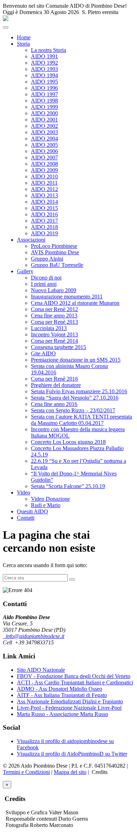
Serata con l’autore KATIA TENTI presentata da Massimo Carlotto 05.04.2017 (81, 420)
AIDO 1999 (44, 107)
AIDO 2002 (44, 126)
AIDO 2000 (44, 113)
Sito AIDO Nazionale (41, 670)
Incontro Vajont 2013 (54, 334)
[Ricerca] (72, 579)
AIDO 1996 (44, 88)
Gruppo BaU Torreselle (57, 265)
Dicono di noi (46, 278)
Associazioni (31, 240)
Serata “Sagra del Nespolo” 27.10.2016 (74, 398)
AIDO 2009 (44, 170)
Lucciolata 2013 (49, 328)
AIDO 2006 (44, 151)
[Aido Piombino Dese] (5, 19)
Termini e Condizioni (26, 772)
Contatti (25, 518)
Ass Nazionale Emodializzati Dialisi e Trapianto (70, 701)
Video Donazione (50, 499)
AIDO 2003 (44, 132)
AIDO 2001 (44, 120)
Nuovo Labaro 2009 (53, 290)
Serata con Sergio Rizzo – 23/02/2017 (73, 410)
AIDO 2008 (44, 164)
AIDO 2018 (44, 227)
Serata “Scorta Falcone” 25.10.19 (68, 486)
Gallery (25, 271)
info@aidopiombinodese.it (33, 636)
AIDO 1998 (44, 101)
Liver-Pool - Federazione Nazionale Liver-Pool (69, 708)
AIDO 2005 (44, 145)
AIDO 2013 (44, 195)
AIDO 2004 (44, 139)
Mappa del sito (70, 772)
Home (24, 37)
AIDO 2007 (44, 157)
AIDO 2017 (44, 221)
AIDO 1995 (44, 82)
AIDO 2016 (44, 214)
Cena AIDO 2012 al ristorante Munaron (75, 303)
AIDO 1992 (44, 63)
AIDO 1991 (44, 56)
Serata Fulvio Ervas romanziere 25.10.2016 (79, 391)
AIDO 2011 (44, 183)
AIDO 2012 (44, 189)
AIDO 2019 (44, 233)
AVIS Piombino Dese (55, 252)
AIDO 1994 (44, 75)
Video (23, 492)
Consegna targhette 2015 (58, 347)
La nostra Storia (48, 50)
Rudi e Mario (45, 505)
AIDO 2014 (44, 202)
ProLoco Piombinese (54, 246)
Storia (23, 44)
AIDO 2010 (44, 176)
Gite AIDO (43, 353)
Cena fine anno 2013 (54, 316)
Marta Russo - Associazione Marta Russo (62, 714)
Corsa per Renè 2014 (54, 341)
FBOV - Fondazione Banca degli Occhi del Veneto (73, 676)
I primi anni (44, 284)
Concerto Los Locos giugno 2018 (68, 442)
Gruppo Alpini (47, 259)
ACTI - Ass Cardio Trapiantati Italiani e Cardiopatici (75, 682)
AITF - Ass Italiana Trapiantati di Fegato (62, 695)
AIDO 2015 (44, 208)
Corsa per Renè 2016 (54, 379)
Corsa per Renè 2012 (54, 309)
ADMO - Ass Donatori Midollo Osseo (59, 689)
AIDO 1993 (44, 69)
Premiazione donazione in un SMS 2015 (75, 360)
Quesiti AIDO (32, 511)
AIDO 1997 (44, 94)
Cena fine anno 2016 (54, 404)
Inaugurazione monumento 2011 (67, 297)
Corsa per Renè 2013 (54, 322)
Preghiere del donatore (56, 385)
